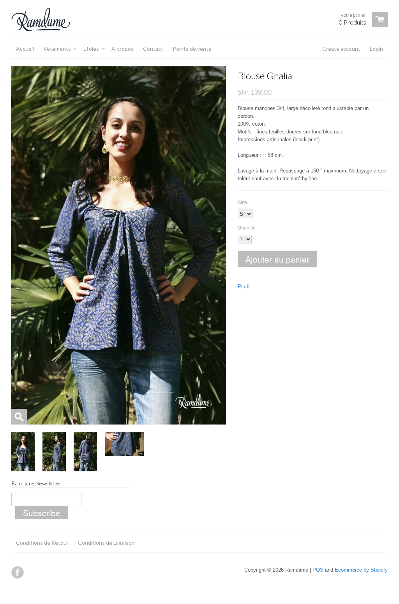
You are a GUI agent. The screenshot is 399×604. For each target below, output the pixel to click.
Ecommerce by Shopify (361, 570)
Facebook (17, 572)
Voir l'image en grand (19, 417)
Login (376, 48)
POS (317, 570)
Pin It (244, 287)
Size (242, 202)
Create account (341, 48)
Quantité (247, 228)
